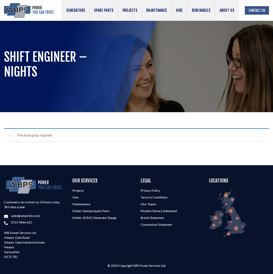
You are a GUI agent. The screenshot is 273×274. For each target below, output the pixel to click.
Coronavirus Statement (156, 224)
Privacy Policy (150, 190)
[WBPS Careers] (34, 185)
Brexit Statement (152, 218)
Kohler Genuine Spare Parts (91, 211)
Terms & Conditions (153, 197)
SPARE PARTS (103, 10)
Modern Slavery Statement (158, 211)
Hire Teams (148, 204)
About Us (227, 10)
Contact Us (257, 10)
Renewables (201, 10)
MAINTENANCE (156, 10)
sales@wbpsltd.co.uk (25, 216)
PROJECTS (130, 10)
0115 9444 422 (21, 222)
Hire (179, 10)
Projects (78, 190)
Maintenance (81, 204)
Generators (75, 10)
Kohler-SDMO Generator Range (94, 218)
